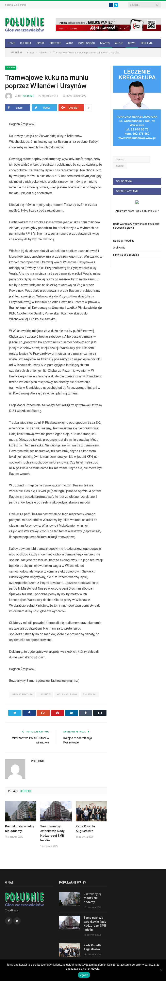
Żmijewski (89, 694)
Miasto (105, 43)
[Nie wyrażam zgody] (161, 970)
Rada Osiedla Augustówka (92, 947)
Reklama (147, 43)
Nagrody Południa (123, 240)
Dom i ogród (86, 43)
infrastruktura (22, 694)
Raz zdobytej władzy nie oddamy (92, 898)
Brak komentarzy (76, 96)
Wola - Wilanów (67, 694)
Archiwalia (119, 247)
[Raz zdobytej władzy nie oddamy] (20, 811)
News (131, 43)
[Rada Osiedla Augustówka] (91, 811)
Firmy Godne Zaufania (126, 254)
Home (11, 43)
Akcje (119, 43)
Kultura (25, 43)
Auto (69, 43)
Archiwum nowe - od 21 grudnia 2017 (137, 210)
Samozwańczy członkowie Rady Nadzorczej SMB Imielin (95, 923)
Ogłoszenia (124, 181)
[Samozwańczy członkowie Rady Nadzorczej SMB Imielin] (55, 811)
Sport (40, 43)
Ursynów (45, 694)
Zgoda (84, 975)
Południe (28, 96)
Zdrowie (55, 43)
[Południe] (24, 23)
